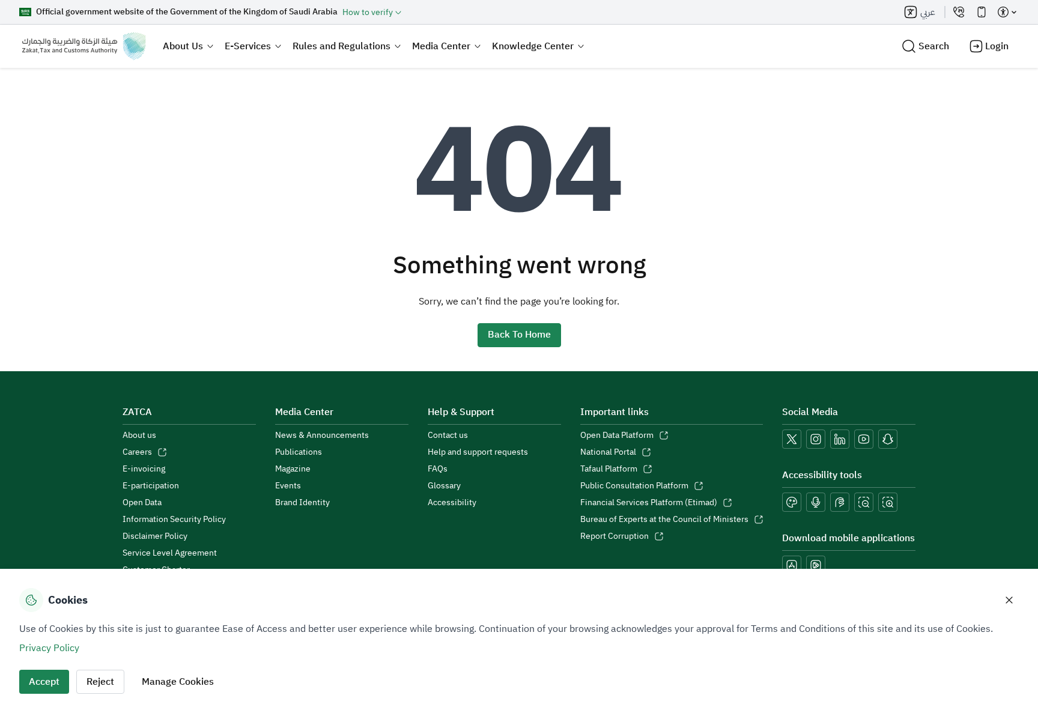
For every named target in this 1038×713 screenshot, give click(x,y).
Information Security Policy (174, 520)
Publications (298, 452)
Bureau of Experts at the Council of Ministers (664, 520)
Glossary (444, 486)
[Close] (1009, 600)
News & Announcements (322, 435)
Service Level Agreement (170, 553)
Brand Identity (302, 503)
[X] (791, 439)
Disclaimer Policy (155, 536)
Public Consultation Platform (634, 486)
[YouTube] (863, 439)
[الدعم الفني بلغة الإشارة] (839, 502)
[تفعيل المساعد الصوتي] (815, 502)
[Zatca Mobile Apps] (981, 12)
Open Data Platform (617, 435)
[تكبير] (887, 502)
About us (139, 435)
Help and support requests (478, 452)
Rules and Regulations (341, 46)
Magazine (293, 469)
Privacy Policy (49, 648)
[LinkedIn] (839, 439)
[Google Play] (815, 565)
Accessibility (452, 503)
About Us (183, 46)
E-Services (248, 46)
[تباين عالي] (791, 502)
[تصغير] (863, 502)
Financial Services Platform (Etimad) (648, 503)
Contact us (448, 435)
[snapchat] (887, 439)
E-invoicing (144, 469)
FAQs (438, 469)
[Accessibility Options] (1007, 12)
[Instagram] (815, 439)
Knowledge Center (533, 46)
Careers (137, 452)
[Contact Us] (958, 12)
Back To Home (519, 334)
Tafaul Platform (608, 469)
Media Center (441, 46)
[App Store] (791, 565)
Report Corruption (614, 536)
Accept (44, 682)
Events (288, 486)
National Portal (608, 452)
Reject (100, 682)
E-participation (151, 486)
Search (933, 46)
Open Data (142, 503)
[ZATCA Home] (83, 46)
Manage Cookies (178, 682)
